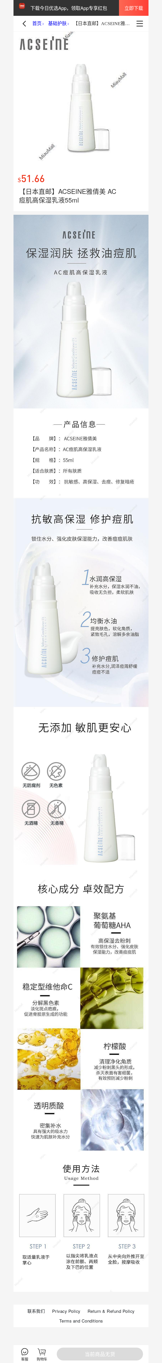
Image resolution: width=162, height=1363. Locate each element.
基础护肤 (57, 23)
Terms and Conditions (81, 1320)
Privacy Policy (66, 1311)
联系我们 (36, 1311)
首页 (37, 23)
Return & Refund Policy (111, 1311)
